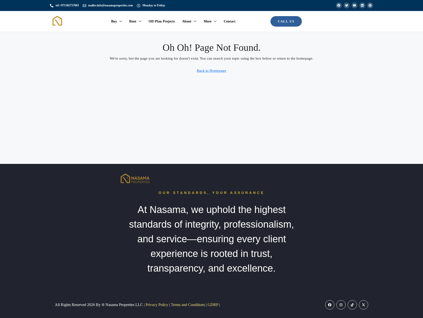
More (208, 21)
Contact (229, 21)
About (186, 21)
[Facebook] (329, 304)
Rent (132, 21)
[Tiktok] (352, 304)
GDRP (213, 305)
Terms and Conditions (188, 305)
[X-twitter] (363, 304)
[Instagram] (341, 304)
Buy (114, 21)
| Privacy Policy (156, 305)
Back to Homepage (211, 71)
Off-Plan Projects (162, 21)
